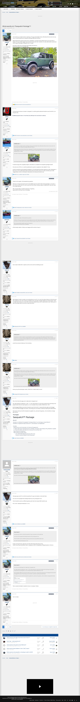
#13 (56, 528)
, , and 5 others (23, 292)
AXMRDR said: (16, 143)
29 (7, 311)
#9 (56, 364)
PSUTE (6, 116)
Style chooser (32, 700)
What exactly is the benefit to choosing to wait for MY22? (20, 652)
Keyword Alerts (31, 6)
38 (7, 475)
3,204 (8, 125)
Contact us (41, 700)
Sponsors (37, 700)
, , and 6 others (22, 556)
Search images (38, 9)
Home (65, 700)
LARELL (54, 653)
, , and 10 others (23, 135)
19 (7, 123)
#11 (56, 461)
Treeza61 (53, 645)
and (19, 438)
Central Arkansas (6, 54)
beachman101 (9, 646)
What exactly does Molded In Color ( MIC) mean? (18, 648)
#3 (56, 139)
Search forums (29, 9)
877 (8, 476)
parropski (8, 638)
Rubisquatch (9, 653)
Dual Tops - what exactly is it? (13, 641)
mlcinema (8, 642)
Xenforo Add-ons (17, 699)
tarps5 (8, 649)
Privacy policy (58, 700)
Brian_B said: (16, 532)
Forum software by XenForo (17, 697)
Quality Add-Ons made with (7, 698)
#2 (56, 108)
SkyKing (7, 304)
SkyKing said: (16, 334)
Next (10, 30)
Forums (13, 6)
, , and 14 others (22, 238)
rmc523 (53, 638)
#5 (56, 211)
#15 (56, 593)
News (5, 6)
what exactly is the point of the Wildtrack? (16, 645)
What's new (21, 6)
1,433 (8, 155)
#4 (56, 178)
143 (8, 49)
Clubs (40, 6)
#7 (56, 296)
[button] (46, 6)
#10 (56, 398)
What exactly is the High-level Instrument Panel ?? (18, 637)
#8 (56, 330)
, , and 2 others (21, 394)
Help (62, 700)
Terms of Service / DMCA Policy (49, 700)
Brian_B (7, 270)
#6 (56, 261)
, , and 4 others (21, 174)
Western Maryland (6, 129)
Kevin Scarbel (7, 469)
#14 (56, 560)
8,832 (8, 278)
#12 (56, 493)
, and (23, 104)
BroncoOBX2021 (52, 642)
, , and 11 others (23, 207)
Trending (13, 9)
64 (7, 277)
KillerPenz (7, 147)
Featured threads (20, 9)
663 (8, 312)
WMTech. (23, 698)
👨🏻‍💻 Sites (54, 6)
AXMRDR (4, 28)
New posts (6, 9)
